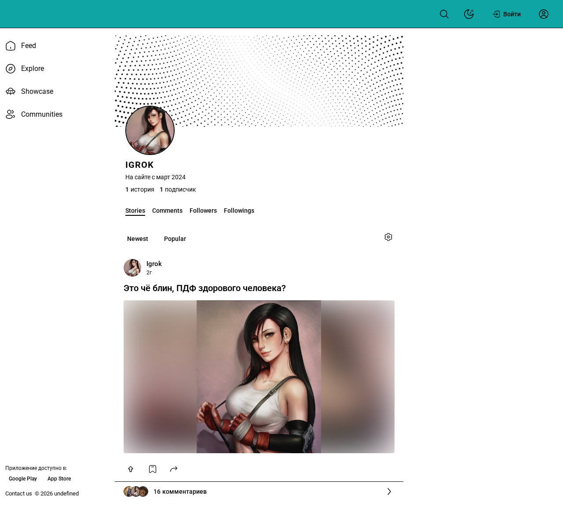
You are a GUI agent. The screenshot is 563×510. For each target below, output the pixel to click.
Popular (175, 238)
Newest (137, 238)
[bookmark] (152, 469)
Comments (167, 210)
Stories (135, 210)
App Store (59, 479)
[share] (174, 469)
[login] (543, 14)
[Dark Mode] (469, 14)
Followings (239, 210)
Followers (203, 210)
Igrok (154, 264)
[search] (444, 14)
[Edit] (388, 237)
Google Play (23, 479)
